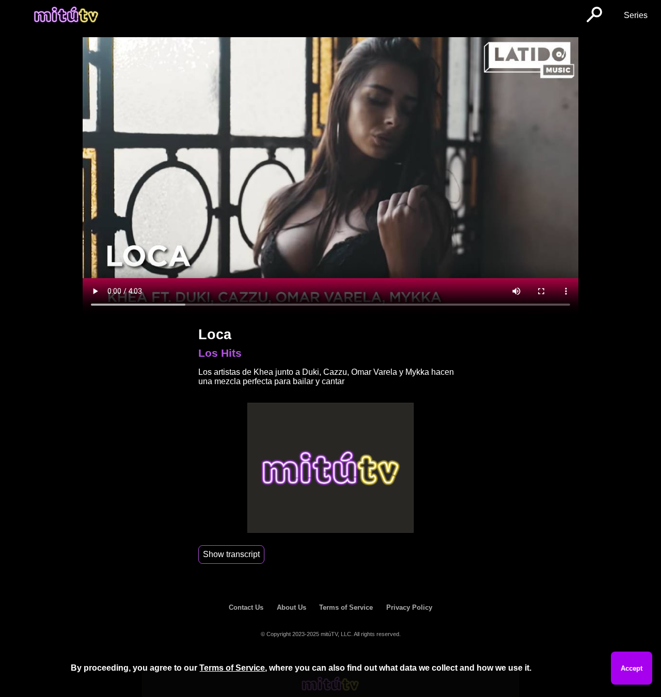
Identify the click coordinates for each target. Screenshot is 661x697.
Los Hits (220, 353)
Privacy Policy (409, 607)
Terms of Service (346, 607)
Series (636, 15)
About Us (291, 607)
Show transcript (231, 554)
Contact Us (246, 607)
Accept (631, 668)
